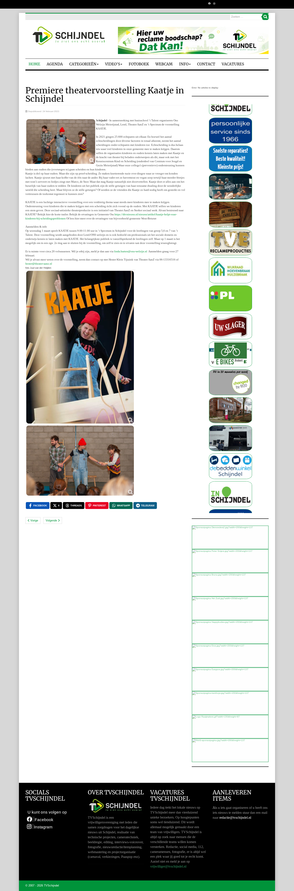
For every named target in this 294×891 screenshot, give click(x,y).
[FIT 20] (230, 350)
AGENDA (55, 64)
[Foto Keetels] (230, 490)
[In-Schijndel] (230, 462)
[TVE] (230, 210)
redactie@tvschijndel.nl (235, 817)
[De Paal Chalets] (230, 182)
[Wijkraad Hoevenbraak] (230, 238)
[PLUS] (230, 266)
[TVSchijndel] (68, 35)
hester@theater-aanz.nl (38, 263)
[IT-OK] (230, 126)
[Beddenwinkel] (230, 434)
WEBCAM (164, 64)
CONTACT (206, 64)
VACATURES (233, 64)
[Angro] (230, 378)
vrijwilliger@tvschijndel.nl (168, 866)
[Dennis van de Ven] (230, 294)
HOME (34, 64)
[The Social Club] (230, 154)
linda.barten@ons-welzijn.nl (130, 251)
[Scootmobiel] (230, 322)
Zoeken (265, 17)
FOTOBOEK (139, 64)
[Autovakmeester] (230, 406)
